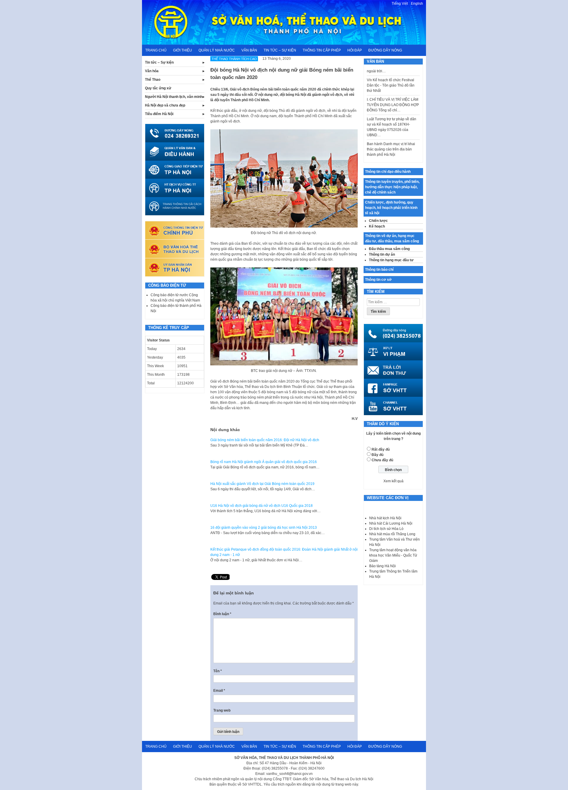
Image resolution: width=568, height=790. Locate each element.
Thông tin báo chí (379, 269)
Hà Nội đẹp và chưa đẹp (165, 105)
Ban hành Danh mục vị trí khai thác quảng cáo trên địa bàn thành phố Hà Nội (391, 139)
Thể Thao (152, 80)
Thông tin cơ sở (378, 280)
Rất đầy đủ (381, 449)
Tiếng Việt (400, 3)
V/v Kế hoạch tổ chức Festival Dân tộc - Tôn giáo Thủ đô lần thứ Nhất (390, 75)
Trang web (221, 710)
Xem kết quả (393, 481)
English (417, 3)
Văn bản (249, 50)
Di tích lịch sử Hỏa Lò (386, 529)
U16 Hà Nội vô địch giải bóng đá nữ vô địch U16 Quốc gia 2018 (261, 506)
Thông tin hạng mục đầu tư (391, 260)
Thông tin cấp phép (322, 50)
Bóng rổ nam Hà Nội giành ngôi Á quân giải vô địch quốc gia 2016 (263, 462)
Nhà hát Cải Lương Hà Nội (390, 523)
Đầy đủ (377, 455)
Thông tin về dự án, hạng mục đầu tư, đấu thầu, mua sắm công (392, 238)
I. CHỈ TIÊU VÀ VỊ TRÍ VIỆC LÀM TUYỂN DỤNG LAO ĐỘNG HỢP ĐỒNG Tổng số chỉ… (393, 95)
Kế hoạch (377, 226)
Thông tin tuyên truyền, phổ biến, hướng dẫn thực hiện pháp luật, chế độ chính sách (392, 187)
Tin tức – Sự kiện (280, 50)
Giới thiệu (182, 50)
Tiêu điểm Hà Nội (159, 114)
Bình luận (222, 614)
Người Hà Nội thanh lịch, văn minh (173, 97)
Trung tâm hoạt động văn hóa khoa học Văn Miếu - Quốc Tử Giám (393, 555)
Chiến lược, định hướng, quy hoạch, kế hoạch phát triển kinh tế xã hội (391, 207)
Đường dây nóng (385, 50)
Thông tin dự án (382, 254)
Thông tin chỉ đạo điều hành (388, 172)
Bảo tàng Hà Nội (382, 566)
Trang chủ (156, 50)
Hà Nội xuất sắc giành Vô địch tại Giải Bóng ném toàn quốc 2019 (262, 484)
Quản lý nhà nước (217, 50)
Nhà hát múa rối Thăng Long (392, 534)
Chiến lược (378, 221)
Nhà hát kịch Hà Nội (385, 518)
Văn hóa (152, 71)
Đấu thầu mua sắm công (389, 249)
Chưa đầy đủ (382, 460)
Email (219, 691)
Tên (217, 671)
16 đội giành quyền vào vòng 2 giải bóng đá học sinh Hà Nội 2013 (263, 527)
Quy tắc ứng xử (158, 88)
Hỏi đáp (354, 50)
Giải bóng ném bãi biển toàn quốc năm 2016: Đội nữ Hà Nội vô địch (264, 440)
